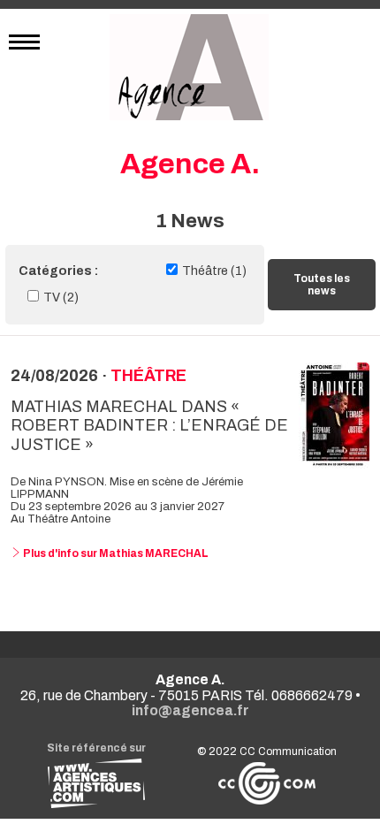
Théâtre (148, 376)
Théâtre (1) (214, 271)
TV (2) (61, 297)
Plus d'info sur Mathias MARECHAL (115, 553)
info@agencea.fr (190, 710)
